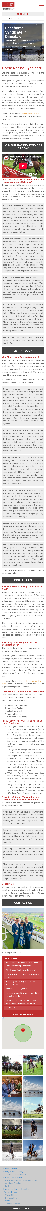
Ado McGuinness (12, 1204)
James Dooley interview (15, 1174)
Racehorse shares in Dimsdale (16, 1189)
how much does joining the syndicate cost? (22, 975)
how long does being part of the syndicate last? (20, 983)
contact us (10, 1008)
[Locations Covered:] (3, 4)
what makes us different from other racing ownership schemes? (22, 964)
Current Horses (11, 1195)
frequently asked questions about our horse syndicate (22, 994)
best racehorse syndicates (18, 989)
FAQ (7, 1186)
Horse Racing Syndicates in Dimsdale (21, 1180)
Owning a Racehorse (14, 1183)
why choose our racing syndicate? (21, 970)
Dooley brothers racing (13, 1171)
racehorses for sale (31, 114)
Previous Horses (12, 1198)
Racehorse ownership (12, 1169)
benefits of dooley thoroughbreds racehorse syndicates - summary (21, 1001)
